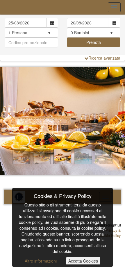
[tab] (62, 35)
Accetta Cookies (83, 261)
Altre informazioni (41, 261)
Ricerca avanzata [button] (104, 58)
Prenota (93, 42)
